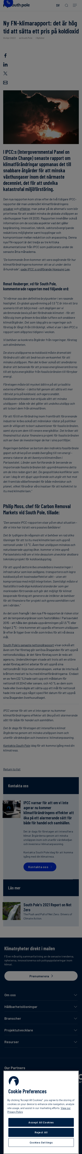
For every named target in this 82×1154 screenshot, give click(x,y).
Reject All (41, 1132)
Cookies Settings (41, 1142)
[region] (41, 1112)
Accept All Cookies (41, 1122)
